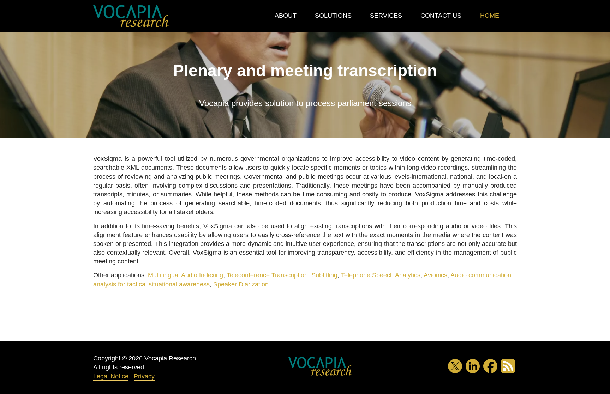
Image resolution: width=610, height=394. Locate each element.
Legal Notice (110, 376)
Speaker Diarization (241, 284)
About (286, 15)
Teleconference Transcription (267, 275)
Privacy (144, 376)
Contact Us (440, 15)
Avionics (435, 275)
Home (489, 15)
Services (386, 15)
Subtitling (324, 275)
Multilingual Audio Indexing (185, 275)
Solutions (333, 15)
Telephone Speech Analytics (380, 275)
